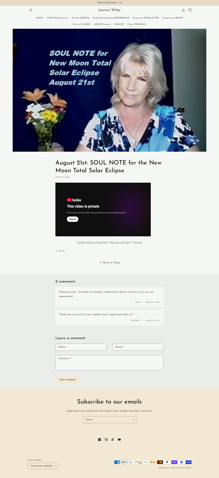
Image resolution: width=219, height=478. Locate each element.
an (129, 242)
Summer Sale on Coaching (92, 242)
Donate (138, 242)
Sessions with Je (119, 242)
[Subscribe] (133, 419)
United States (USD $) (41, 466)
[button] (31, 10)
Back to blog (111, 262)
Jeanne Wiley (170, 468)
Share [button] (62, 251)
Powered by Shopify (183, 468)
